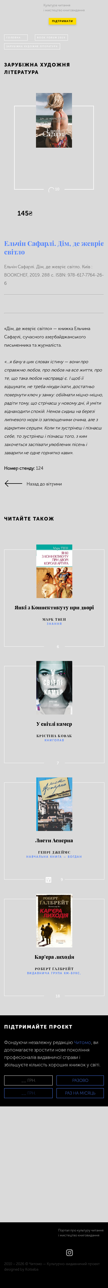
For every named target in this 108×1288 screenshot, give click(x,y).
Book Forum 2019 (51, 37)
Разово (80, 1080)
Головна (13, 37)
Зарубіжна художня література (32, 46)
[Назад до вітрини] (15, 484)
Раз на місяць (80, 1093)
